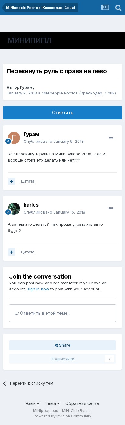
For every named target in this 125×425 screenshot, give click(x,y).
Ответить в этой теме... (44, 313)
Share (64, 345)
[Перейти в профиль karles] (14, 209)
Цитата (28, 181)
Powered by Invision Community (62, 416)
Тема (51, 403)
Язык (31, 403)
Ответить (62, 112)
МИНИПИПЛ (30, 40)
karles (31, 205)
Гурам (26, 87)
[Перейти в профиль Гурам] (14, 138)
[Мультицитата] (11, 181)
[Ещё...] (111, 138)
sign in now (38, 288)
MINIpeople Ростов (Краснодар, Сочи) (79, 93)
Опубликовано (54, 141)
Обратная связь (82, 403)
